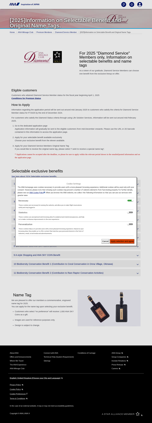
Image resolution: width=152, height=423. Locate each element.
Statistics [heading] (22, 212)
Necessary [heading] (23, 201)
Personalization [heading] (25, 224)
